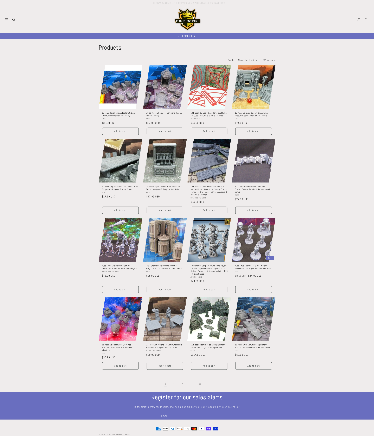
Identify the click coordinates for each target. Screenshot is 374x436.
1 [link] (165, 384)
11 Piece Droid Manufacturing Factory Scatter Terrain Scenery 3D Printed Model (252, 346)
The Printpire (110, 434)
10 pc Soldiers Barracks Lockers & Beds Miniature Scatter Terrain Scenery (118, 114)
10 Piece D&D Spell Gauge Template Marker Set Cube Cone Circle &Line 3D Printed (209, 114)
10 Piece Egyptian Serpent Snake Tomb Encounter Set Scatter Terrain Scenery (251, 114)
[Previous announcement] (6, 3)
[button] (6, 19)
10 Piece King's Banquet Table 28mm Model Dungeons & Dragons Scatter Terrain (120, 188)
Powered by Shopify (123, 434)
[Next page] (208, 384)
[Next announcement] (368, 3)
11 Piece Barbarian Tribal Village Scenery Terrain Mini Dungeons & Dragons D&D (208, 346)
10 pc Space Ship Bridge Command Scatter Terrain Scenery (164, 114)
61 (200, 384)
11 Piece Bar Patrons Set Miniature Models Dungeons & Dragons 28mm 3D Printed (164, 346)
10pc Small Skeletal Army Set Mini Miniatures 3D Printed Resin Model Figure (119, 267)
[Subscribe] (212, 416)
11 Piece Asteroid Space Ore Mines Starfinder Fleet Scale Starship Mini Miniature (117, 347)
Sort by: (231, 60)
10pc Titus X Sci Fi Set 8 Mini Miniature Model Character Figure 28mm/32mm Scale (253, 267)
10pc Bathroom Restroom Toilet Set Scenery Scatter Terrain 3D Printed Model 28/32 (252, 189)
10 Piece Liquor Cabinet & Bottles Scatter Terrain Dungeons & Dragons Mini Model (164, 188)
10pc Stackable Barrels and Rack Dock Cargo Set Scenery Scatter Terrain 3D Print (164, 267)
